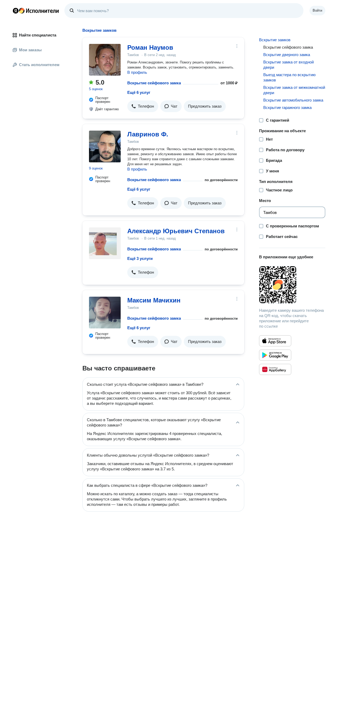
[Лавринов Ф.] (105, 146)
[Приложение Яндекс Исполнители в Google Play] (275, 355)
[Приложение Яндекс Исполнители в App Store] (275, 340)
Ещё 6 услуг (138, 92)
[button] (142, 106)
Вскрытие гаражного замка (287, 107)
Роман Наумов (150, 47)
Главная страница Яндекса (15, 11)
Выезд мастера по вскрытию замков (289, 77)
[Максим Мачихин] (105, 312)
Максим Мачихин (154, 300)
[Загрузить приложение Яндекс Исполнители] (292, 285)
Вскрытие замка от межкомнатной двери (294, 90)
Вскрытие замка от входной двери (288, 65)
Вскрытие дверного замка (286, 54)
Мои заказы (30, 50)
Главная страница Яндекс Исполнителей (36, 11)
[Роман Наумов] (105, 60)
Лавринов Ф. (147, 134)
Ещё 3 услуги (140, 258)
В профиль (137, 72)
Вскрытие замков (274, 40)
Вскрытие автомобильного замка (293, 100)
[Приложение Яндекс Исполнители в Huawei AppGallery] (275, 369)
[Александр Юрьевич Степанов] (105, 243)
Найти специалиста (37, 35)
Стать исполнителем (39, 64)
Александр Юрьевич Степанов (176, 231)
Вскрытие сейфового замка (154, 83)
